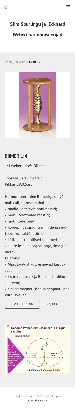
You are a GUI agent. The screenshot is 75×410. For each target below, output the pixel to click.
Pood (8, 62)
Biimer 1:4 (34, 62)
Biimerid (20, 62)
